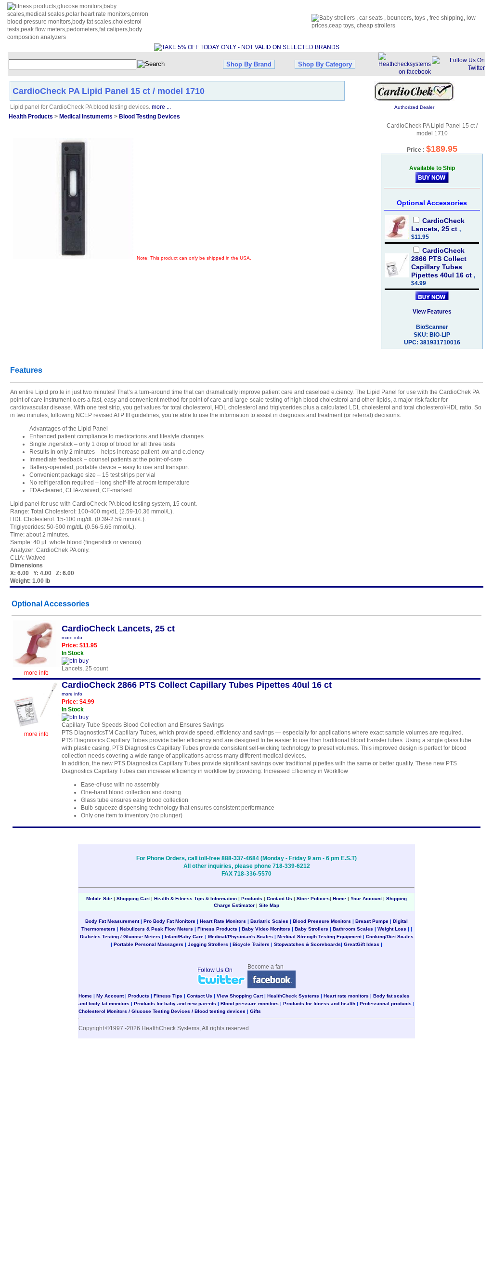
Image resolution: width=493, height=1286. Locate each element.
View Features (432, 311)
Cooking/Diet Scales (390, 936)
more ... (161, 107)
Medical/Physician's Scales (240, 936)
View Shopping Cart (240, 995)
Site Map (269, 905)
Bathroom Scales (353, 929)
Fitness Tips (168, 995)
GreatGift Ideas (361, 944)
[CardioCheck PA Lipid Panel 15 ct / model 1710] (73, 198)
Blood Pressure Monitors (322, 921)
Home (340, 898)
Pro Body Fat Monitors (169, 921)
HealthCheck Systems (293, 995)
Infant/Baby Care (184, 936)
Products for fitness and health (319, 1003)
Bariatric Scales (269, 921)
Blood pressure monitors (250, 1003)
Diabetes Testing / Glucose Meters (120, 936)
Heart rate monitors (346, 995)
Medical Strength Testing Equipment (319, 936)
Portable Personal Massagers (148, 944)
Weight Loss (391, 929)
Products (251, 898)
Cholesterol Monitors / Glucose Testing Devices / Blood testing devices (162, 1011)
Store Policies (313, 898)
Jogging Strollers (208, 944)
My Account (110, 995)
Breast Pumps (372, 921)
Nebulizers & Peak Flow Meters (156, 929)
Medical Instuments (86, 116)
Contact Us (279, 898)
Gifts (255, 1011)
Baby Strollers (311, 929)
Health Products (31, 116)
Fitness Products (217, 929)
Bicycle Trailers (251, 944)
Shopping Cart (133, 898)
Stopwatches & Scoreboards (307, 944)
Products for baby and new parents (175, 1003)
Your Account (366, 898)
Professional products (386, 1003)
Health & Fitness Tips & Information (195, 898)
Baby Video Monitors (266, 929)
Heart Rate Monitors (223, 921)
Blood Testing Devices (149, 116)
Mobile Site (99, 898)
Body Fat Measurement (112, 921)
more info (36, 672)
